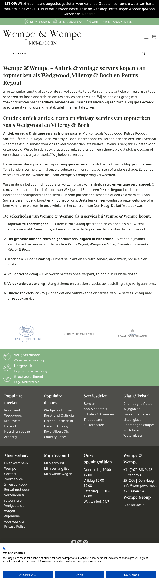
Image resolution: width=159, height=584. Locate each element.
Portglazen (132, 430)
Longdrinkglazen (136, 414)
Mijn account (54, 463)
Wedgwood (13, 415)
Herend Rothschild (58, 421)
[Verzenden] (143, 53)
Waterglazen (133, 435)
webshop (138, 200)
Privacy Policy (14, 526)
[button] (146, 37)
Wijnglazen (132, 409)
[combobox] (80, 53)
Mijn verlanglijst (56, 468)
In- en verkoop (15, 484)
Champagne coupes (139, 424)
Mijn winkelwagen (58, 474)
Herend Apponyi (56, 426)
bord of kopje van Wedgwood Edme (63, 189)
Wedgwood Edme (58, 410)
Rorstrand (12, 410)
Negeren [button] (89, 14)
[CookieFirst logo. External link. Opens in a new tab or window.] (4, 548)
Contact (10, 474)
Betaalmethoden (17, 489)
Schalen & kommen (99, 414)
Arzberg (10, 436)
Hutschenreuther (17, 431)
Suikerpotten (94, 424)
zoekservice (25, 298)
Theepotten (93, 419)
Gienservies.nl (134, 505)
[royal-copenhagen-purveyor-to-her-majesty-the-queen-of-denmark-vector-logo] (132, 333)
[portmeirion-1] (79, 334)
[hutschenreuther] (26, 333)
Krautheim (12, 421)
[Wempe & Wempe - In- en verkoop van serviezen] (42, 37)
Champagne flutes (137, 403)
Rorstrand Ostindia (59, 415)
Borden (89, 403)
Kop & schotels (95, 409)
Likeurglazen (133, 419)
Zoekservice (13, 479)
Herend (69, 195)
